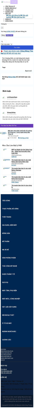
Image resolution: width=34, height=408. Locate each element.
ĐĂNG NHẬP (11, 31)
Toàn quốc (15, 191)
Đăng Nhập (9, 21)
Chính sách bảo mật (6, 352)
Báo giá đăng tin (14, 15)
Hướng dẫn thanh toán (7, 358)
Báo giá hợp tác (19, 17)
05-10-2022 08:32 (11, 114)
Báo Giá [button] (8, 13)
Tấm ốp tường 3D (6, 373)
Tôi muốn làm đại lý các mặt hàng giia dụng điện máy (21, 161)
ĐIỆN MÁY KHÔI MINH (17, 163)
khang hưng (11, 112)
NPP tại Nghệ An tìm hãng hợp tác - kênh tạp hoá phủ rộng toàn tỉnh (22, 151)
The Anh (14, 172)
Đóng (3, 35)
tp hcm (14, 165)
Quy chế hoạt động (6, 354)
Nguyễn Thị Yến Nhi (17, 180)
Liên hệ (3, 360)
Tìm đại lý (4, 369)
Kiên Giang (15, 182)
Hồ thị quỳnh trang (16, 155)
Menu (13, 2)
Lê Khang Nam (12, 97)
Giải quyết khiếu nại (6, 356)
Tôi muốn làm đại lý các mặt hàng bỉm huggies (21, 178)
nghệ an (14, 157)
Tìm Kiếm (17, 47)
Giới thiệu (3, 349)
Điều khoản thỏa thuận (7, 351)
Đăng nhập (9, 35)
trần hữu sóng (15, 189)
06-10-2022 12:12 (11, 99)
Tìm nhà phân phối (6, 371)
